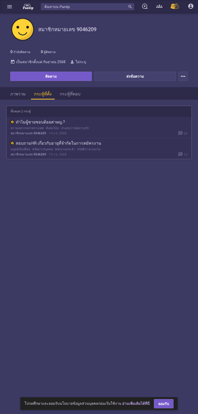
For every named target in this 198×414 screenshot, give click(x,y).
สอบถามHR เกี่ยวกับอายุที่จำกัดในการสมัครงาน (58, 143)
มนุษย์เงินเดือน (20, 149)
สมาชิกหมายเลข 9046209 (28, 133)
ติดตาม (51, 76)
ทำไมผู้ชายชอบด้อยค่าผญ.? (40, 122)
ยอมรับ (163, 404)
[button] (9, 6)
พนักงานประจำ (65, 149)
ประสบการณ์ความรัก (75, 128)
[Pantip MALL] (175, 6)
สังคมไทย (52, 128)
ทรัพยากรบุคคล (42, 149)
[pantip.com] (28, 6)
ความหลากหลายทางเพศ (27, 128)
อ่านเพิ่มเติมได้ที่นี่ (136, 403)
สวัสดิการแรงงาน (88, 149)
